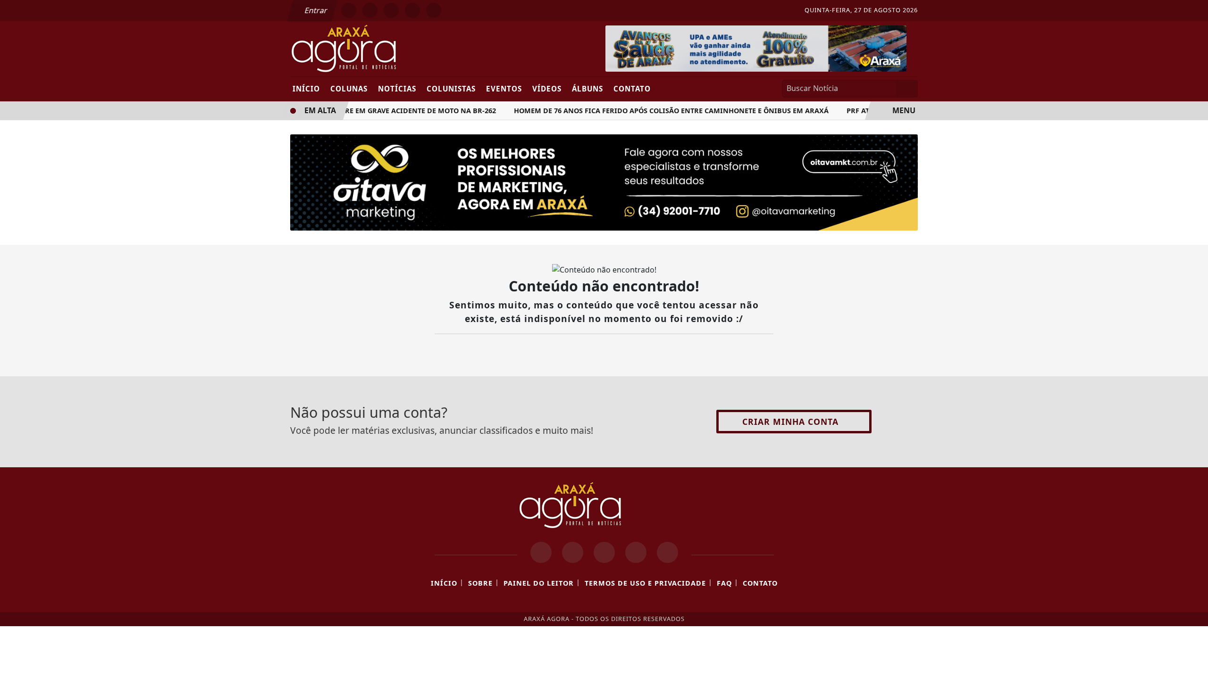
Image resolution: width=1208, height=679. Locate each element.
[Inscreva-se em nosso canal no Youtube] (635, 552)
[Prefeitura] (755, 47)
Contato (632, 88)
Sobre (480, 583)
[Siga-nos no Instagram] (572, 552)
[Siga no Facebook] (348, 10)
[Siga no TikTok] (433, 10)
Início (306, 88)
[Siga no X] (391, 10)
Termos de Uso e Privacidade (645, 583)
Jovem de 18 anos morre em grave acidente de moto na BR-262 (373, 110)
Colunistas (451, 88)
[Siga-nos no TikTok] (667, 552)
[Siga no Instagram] (370, 10)
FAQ (724, 583)
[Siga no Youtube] (412, 10)
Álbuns (587, 88)
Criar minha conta (790, 421)
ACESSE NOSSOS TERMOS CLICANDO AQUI (350, 660)
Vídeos (547, 88)
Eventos (504, 88)
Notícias (397, 88)
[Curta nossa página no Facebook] (541, 552)
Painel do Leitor (538, 583)
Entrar (315, 10)
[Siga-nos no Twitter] (604, 552)
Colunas (349, 88)
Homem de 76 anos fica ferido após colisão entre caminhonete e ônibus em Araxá (665, 110)
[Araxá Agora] (378, 48)
